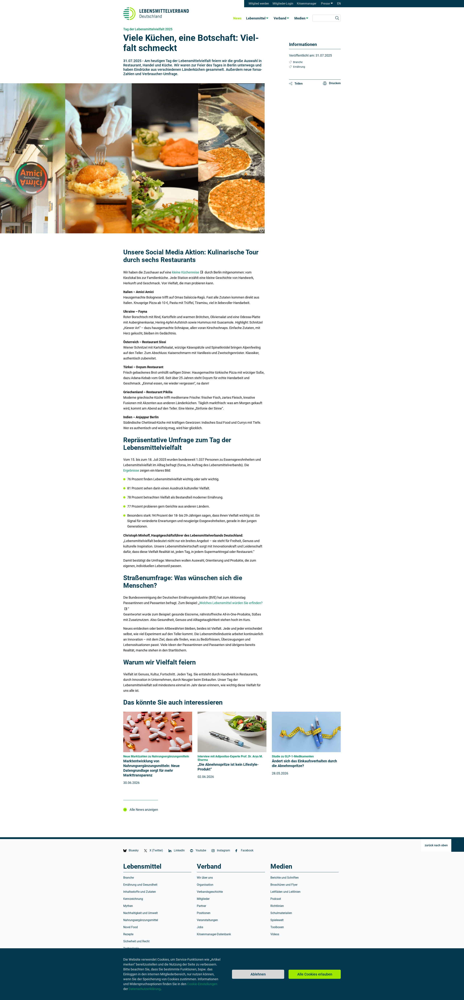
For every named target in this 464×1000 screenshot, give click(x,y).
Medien (299, 18)
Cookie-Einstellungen (202, 984)
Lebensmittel (256, 18)
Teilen (299, 83)
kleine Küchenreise (185, 272)
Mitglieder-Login (283, 3)
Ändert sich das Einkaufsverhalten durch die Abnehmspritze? (304, 763)
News (237, 18)
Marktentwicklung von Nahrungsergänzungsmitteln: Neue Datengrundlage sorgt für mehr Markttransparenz (151, 768)
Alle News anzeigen (144, 809)
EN (339, 3)
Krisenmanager (306, 3)
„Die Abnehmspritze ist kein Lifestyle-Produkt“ (228, 766)
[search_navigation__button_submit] (337, 18)
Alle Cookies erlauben (314, 974)
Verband (280, 18)
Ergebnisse (131, 470)
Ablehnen (258, 974)
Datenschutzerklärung (145, 989)
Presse (325, 3)
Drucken (335, 83)
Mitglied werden (259, 3)
